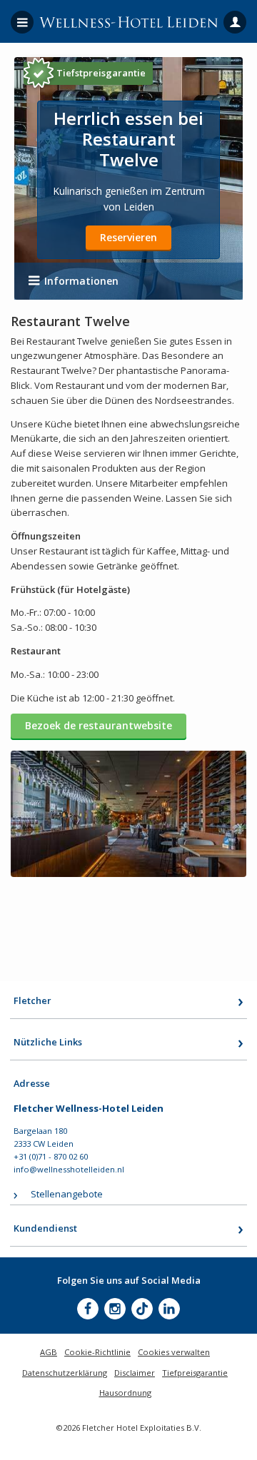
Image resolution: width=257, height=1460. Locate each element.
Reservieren (128, 237)
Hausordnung (125, 1392)
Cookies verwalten (174, 1352)
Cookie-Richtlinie (97, 1352)
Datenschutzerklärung (64, 1372)
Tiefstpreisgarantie (101, 72)
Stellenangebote (67, 1193)
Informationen (81, 281)
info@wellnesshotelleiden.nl (69, 1169)
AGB (48, 1352)
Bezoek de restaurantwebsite (98, 725)
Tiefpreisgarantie (195, 1372)
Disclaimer (134, 1372)
